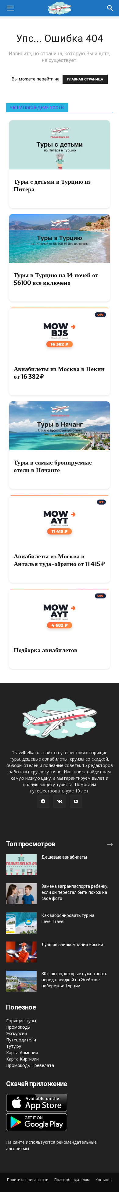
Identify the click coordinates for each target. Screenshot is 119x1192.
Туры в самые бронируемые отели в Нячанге (53, 466)
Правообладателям (72, 1179)
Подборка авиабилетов (46, 650)
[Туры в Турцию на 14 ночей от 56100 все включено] (59, 238)
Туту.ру (13, 1046)
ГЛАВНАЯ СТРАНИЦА (85, 79)
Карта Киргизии (22, 1059)
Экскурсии (16, 1033)
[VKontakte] (59, 801)
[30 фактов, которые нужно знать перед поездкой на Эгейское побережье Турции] (21, 981)
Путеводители (21, 1040)
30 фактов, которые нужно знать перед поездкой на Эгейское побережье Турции (74, 979)
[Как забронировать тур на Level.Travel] (21, 923)
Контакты (104, 1179)
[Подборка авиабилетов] (59, 613)
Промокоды (18, 1027)
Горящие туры (21, 1020)
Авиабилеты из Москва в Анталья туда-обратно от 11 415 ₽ (59, 560)
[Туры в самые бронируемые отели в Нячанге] (59, 426)
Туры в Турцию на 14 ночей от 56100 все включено (56, 278)
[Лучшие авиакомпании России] (21, 952)
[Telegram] (43, 801)
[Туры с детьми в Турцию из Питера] (59, 144)
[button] (110, 8)
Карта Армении (22, 1052)
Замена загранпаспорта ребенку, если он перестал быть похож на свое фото (74, 892)
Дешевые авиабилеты (64, 857)
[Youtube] (76, 801)
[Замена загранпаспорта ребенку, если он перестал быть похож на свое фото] (21, 893)
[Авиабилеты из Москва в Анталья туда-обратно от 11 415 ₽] (59, 519)
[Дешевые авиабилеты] (21, 864)
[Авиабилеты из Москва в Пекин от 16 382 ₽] (59, 332)
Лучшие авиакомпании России (72, 944)
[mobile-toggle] (10, 8)
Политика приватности (28, 1179)
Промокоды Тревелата (30, 1065)
